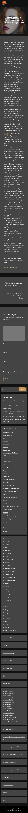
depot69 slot (6, 482)
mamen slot (8, 595)
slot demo (7, 618)
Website (5, 361)
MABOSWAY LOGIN (8, 462)
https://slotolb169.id (8, 708)
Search (22, 389)
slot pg (6, 624)
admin (6, 267)
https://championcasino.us (9, 762)
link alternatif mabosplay (9, 479)
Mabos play (6, 468)
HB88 (4, 456)
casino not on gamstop (8, 653)
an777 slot (5, 473)
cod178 (7, 541)
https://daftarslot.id (8, 715)
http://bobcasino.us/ (8, 729)
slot (6, 615)
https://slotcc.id (7, 695)
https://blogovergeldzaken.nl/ (10, 453)
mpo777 (7, 547)
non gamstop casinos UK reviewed (11, 506)
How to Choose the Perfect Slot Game (14, 416)
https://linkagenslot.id (8, 693)
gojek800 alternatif (7, 509)
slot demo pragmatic (10, 580)
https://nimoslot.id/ (8, 704)
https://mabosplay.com (8, 485)
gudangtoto (6, 522)
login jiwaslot (6, 525)
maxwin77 (5, 531)
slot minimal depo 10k (8, 519)
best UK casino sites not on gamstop (12, 488)
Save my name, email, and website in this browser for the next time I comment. (14, 372)
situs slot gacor (6, 450)
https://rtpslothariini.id (8, 713)
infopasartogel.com (10, 568)
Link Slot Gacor (9, 574)
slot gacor (7, 544)
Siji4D (6, 607)
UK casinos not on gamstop (10, 497)
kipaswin (5, 645)
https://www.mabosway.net (9, 459)
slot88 (4, 438)
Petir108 (7, 627)
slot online (7, 592)
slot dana (7, 539)
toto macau (8, 553)
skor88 (6, 556)
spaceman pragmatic (8, 785)
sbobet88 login (6, 683)
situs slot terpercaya (10, 571)
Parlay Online (6, 470)
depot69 (5, 528)
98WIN (5, 792)
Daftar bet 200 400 (7, 435)
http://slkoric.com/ (7, 668)
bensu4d (5, 500)
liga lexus (7, 583)
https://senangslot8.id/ (8, 702)
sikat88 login (8, 601)
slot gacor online (9, 559)
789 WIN (5, 513)
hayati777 (7, 589)
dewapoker (8, 562)
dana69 (6, 134)
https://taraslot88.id (8, 700)
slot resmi (7, 565)
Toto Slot (5, 465)
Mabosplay (5, 441)
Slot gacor (7, 610)
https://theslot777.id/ (8, 719)
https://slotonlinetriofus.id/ (9, 717)
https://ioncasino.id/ (8, 706)
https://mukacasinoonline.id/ (10, 722)
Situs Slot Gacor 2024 (10, 630)
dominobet (7, 550)
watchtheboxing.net (10, 577)
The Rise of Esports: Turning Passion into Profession (13, 284)
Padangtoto (6, 777)
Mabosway (5, 447)
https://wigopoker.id (8, 691)
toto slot (7, 586)
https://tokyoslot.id (8, 698)
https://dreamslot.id (8, 638)
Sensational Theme (17, 810)
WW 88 (5, 494)
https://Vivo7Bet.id (8, 711)
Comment (6, 324)
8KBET (5, 800)
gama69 (5, 503)
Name (5, 343)
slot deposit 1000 (7, 476)
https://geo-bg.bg (7, 660)
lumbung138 (6, 444)
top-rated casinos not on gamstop (11, 516)
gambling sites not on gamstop (10, 491)
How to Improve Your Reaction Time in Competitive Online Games (15, 296)
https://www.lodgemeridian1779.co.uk (12, 747)
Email (5, 352)
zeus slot (7, 604)
